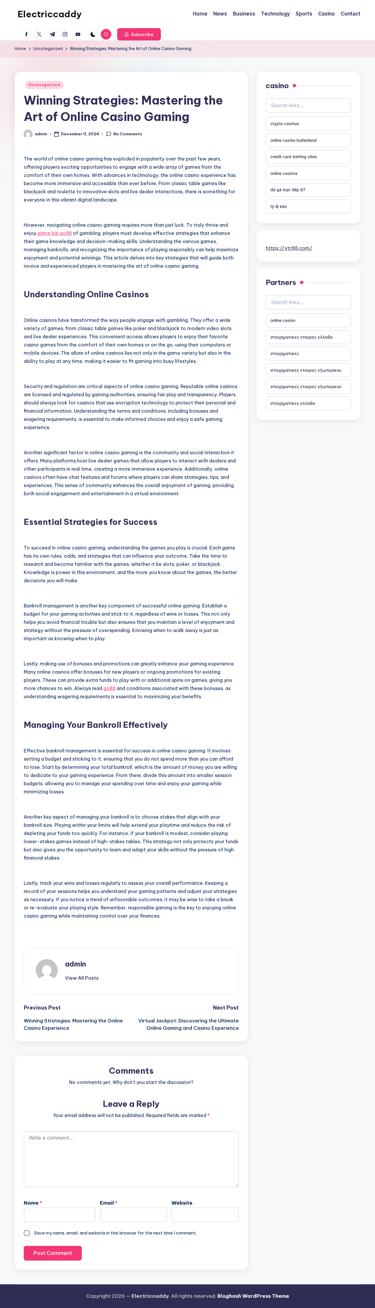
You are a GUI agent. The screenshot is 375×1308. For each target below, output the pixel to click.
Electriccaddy (50, 14)
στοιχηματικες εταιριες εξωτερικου (305, 370)
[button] (139, 34)
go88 (109, 688)
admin (75, 963)
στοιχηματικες (284, 353)
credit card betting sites (293, 156)
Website (181, 1203)
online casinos (284, 173)
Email (108, 1203)
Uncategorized (44, 85)
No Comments (127, 134)
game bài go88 (54, 233)
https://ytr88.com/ (289, 248)
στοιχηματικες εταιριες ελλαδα (301, 336)
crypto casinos (284, 123)
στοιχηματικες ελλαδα (292, 403)
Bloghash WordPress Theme (253, 1296)
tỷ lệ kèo (278, 206)
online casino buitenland (293, 140)
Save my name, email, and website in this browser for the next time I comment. (115, 1233)
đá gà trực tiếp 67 (287, 189)
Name (33, 1203)
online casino (282, 320)
